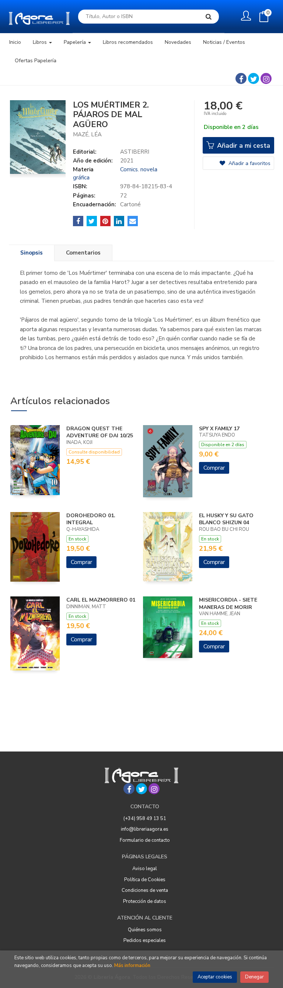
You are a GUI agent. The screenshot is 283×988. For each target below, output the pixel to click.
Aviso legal (144, 868)
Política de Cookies (144, 879)
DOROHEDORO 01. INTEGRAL (90, 519)
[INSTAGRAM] (266, 78)
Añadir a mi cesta (242, 145)
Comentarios (83, 252)
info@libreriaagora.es (144, 829)
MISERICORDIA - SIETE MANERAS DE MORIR (228, 603)
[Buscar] (208, 17)
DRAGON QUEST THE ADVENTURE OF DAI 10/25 (99, 432)
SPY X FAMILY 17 (219, 428)
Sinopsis (31, 252)
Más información (132, 965)
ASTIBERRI (134, 151)
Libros (40, 42)
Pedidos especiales (144, 940)
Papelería (75, 42)
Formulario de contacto (145, 840)
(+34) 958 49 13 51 (144, 818)
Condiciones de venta (145, 890)
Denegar (254, 977)
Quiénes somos (145, 929)
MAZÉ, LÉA (87, 134)
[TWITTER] (253, 78)
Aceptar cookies (215, 977)
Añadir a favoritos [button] (248, 163)
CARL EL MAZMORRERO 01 (100, 599)
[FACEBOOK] (241, 78)
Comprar (214, 468)
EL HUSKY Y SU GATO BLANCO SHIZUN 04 (226, 519)
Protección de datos (144, 901)
